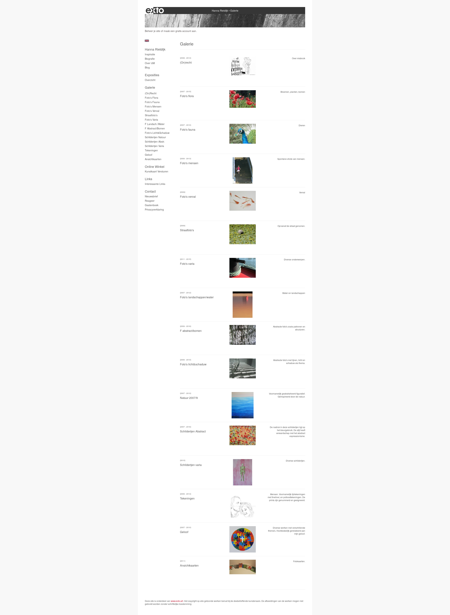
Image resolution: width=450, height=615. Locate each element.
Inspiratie (150, 54)
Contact (150, 191)
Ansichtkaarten (153, 159)
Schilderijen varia (154, 146)
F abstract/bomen (155, 128)
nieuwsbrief (151, 196)
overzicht (150, 80)
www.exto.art (177, 600)
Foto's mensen (153, 106)
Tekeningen (151, 150)
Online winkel (154, 166)
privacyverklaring (154, 209)
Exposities (152, 75)
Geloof (148, 154)
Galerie (150, 87)
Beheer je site (152, 31)
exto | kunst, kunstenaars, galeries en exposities (155, 10)
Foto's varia (151, 119)
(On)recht (150, 93)
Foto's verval (152, 111)
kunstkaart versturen (156, 171)
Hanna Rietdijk (220, 10)
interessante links (155, 184)
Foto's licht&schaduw (157, 132)
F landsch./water (155, 124)
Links (148, 179)
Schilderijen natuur (155, 137)
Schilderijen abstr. (155, 141)
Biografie (150, 58)
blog (147, 67)
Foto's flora (151, 97)
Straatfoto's (151, 115)
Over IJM (150, 63)
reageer (150, 200)
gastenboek (151, 205)
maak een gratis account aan (180, 31)
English (147, 41)
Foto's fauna (152, 102)
